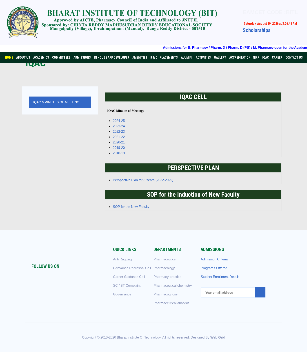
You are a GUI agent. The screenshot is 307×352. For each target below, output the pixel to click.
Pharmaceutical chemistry (173, 285)
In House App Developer (111, 57)
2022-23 (119, 131)
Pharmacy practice (167, 277)
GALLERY (220, 57)
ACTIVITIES (203, 57)
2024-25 (119, 121)
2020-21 (119, 142)
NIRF (256, 57)
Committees (61, 57)
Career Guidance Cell (129, 277)
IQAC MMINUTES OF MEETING (56, 102)
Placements (169, 57)
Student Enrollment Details (220, 277)
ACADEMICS (41, 57)
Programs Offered (214, 268)
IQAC (265, 57)
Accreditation (240, 57)
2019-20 (119, 148)
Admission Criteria (214, 259)
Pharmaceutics (165, 259)
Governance (122, 294)
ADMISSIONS (82, 57)
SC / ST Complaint (126, 285)
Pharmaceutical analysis (171, 303)
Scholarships (257, 30)
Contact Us (294, 57)
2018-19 (119, 153)
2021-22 (119, 137)
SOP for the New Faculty (131, 207)
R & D (153, 57)
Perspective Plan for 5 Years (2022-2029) (143, 180)
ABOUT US (23, 57)
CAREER (277, 57)
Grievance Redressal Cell (132, 268)
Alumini (187, 57)
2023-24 (119, 126)
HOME (9, 57)
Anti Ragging (122, 259)
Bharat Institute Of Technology (139, 337)
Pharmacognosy (166, 294)
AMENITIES (139, 57)
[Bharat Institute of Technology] (115, 22)
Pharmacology (164, 268)
